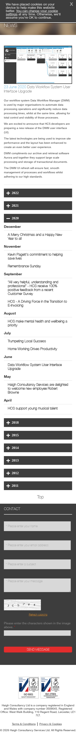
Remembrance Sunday (24, 266)
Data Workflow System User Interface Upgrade (35, 367)
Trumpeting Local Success (27, 341)
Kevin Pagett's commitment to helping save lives (35, 256)
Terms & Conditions (24, 724)
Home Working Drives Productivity (32, 349)
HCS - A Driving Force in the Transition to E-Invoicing (37, 303)
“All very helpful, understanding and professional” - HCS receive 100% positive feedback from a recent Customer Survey (33, 288)
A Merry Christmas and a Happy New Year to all (35, 236)
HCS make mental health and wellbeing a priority (37, 323)
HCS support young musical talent (33, 408)
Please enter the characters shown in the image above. (37, 625)
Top (40, 496)
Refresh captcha (38, 614)
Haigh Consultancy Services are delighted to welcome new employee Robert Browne (38, 388)
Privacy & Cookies (50, 724)
